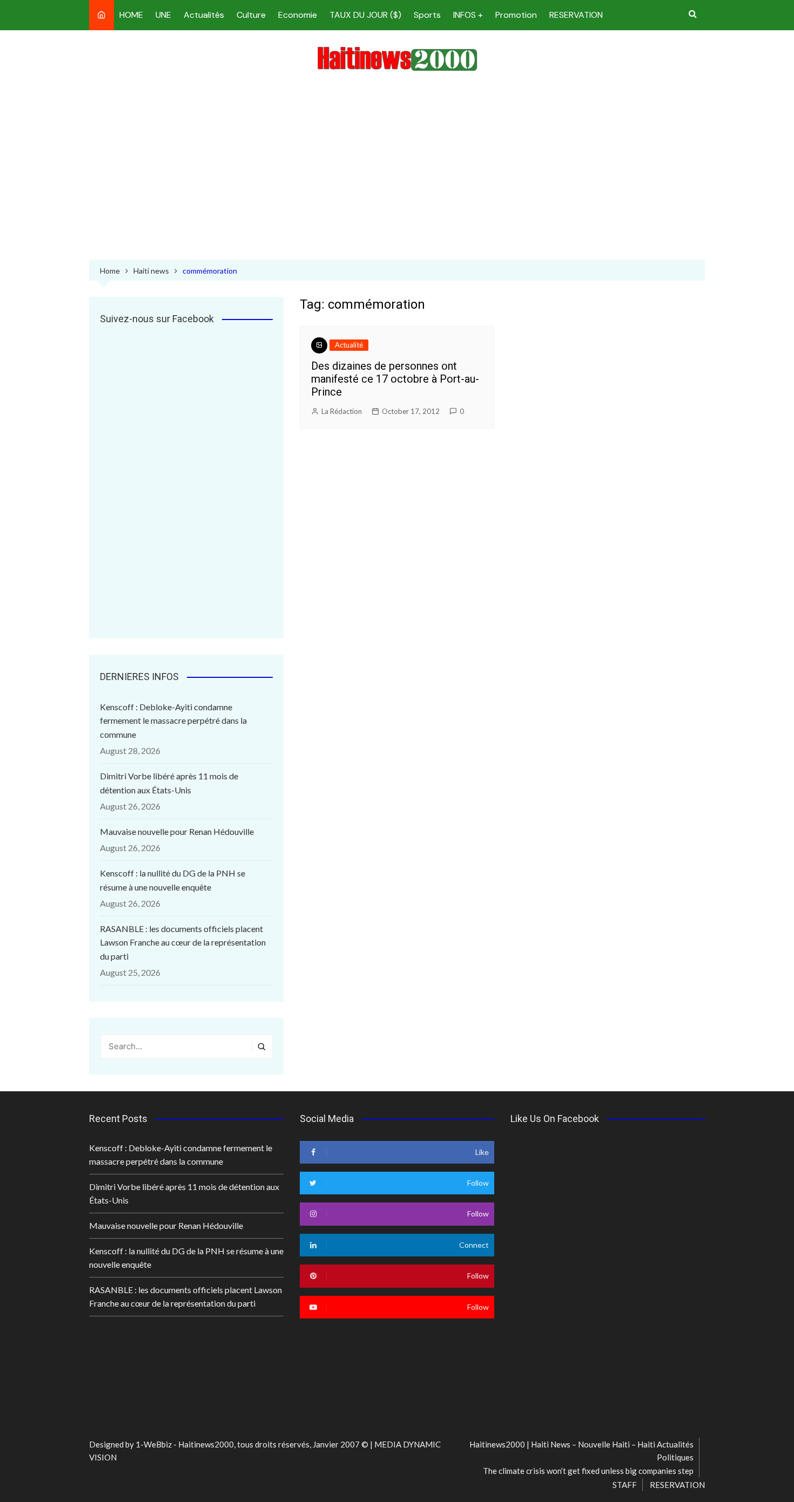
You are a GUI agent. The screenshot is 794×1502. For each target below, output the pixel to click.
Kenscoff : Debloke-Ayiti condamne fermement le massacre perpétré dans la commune (173, 720)
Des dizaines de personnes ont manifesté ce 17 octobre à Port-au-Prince (395, 378)
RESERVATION (576, 15)
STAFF (625, 1485)
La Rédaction (341, 411)
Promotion (516, 15)
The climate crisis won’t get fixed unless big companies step (588, 1471)
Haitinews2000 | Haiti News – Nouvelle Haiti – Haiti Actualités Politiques (581, 1450)
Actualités (204, 15)
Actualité (349, 345)
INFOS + (468, 15)
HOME (131, 15)
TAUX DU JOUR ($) (365, 15)
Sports (427, 15)
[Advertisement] (397, 167)
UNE (163, 15)
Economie (297, 15)
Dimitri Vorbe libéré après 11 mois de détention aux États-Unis (169, 783)
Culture (251, 15)
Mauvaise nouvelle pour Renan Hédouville (177, 831)
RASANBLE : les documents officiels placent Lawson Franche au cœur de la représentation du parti (183, 942)
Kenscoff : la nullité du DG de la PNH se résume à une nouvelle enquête (172, 880)
